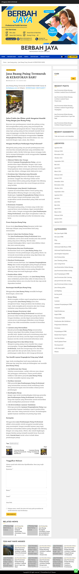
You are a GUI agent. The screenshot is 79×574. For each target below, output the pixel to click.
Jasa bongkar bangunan (61, 254)
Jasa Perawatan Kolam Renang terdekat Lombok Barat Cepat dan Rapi (64, 116)
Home (3, 56)
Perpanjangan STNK (60, 331)
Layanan (57, 301)
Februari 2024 (58, 215)
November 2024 (59, 185)
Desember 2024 (59, 181)
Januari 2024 (58, 219)
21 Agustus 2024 (22, 80)
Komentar (9, 469)
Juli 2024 (57, 198)
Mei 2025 (57, 164)
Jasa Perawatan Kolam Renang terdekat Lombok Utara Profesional (20, 550)
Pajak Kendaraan (59, 311)
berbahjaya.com (11, 80)
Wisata (56, 352)
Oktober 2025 (58, 158)
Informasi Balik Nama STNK (62, 247)
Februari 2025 (58, 175)
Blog (55, 240)
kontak (56, 297)
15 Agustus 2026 (20, 555)
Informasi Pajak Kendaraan (62, 250)
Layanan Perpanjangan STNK (63, 304)
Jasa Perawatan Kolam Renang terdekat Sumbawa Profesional (69, 563)
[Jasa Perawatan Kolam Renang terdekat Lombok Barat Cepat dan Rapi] (8, 562)
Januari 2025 (58, 178)
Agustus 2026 (58, 148)
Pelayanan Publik (59, 318)
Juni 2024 (57, 202)
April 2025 (57, 168)
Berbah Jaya (39, 48)
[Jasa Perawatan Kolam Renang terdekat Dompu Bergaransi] (33, 562)
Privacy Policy (44, 56)
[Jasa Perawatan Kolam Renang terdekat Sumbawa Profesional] (58, 562)
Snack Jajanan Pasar (60, 341)
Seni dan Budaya (59, 338)
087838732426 (30, 88)
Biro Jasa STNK (58, 237)
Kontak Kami (34, 56)
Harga (26, 56)
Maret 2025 (57, 171)
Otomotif (57, 308)
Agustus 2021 (58, 222)
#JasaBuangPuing (14, 443)
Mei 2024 (57, 205)
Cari (56, 73)
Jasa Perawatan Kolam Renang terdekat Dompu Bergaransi (63, 124)
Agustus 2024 (58, 195)
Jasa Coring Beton (59, 264)
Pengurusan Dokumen (61, 324)
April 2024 (57, 208)
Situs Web (9, 502)
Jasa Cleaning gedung (60, 260)
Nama (8, 490)
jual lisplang (58, 291)
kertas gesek (58, 294)
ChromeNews (44, 572)
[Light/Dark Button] (62, 57)
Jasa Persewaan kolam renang (63, 284)
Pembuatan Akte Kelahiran (62, 321)
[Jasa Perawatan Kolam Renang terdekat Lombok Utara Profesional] (8, 550)
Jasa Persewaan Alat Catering (63, 277)
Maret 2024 (57, 212)
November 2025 (59, 154)
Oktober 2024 (58, 188)
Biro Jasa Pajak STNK (60, 233)
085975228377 (41, 88)
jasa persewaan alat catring (62, 280)
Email (8, 496)
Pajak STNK (57, 314)
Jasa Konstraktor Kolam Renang (63, 267)
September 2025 (59, 161)
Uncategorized (58, 345)
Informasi (57, 243)
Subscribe (74, 56)
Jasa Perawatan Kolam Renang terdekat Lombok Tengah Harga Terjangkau (64, 107)
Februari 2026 (58, 151)
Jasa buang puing (11, 70)
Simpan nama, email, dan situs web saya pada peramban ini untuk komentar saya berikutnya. (25, 509)
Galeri (20, 56)
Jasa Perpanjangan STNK (61, 274)
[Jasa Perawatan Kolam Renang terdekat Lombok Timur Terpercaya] (33, 550)
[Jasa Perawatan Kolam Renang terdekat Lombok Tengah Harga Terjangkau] (58, 550)
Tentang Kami (11, 56)
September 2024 (59, 191)
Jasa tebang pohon (59, 287)
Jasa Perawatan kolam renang (63, 270)
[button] (66, 56)
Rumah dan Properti (60, 335)
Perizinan (57, 328)
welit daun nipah (59, 348)
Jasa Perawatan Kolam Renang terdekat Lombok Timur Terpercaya (63, 99)
